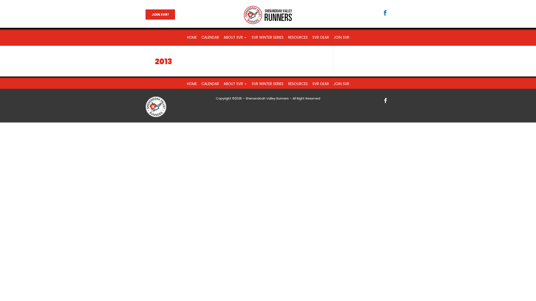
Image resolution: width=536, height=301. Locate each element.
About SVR (233, 38)
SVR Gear (320, 38)
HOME (192, 38)
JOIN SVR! (160, 14)
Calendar (210, 38)
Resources (298, 38)
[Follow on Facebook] (385, 13)
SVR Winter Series (267, 38)
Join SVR (341, 38)
